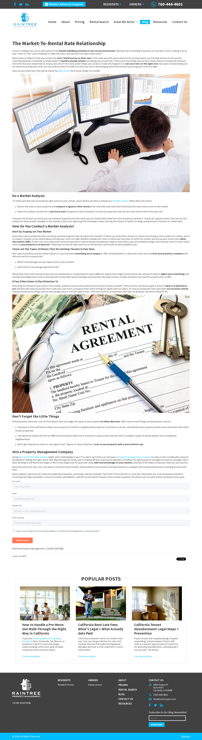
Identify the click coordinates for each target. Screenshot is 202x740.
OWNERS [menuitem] (135, 4)
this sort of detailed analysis (33, 456)
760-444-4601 (170, 4)
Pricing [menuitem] (80, 22)
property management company (134, 456)
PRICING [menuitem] (123, 685)
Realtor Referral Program (65, 4)
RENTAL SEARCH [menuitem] (127, 689)
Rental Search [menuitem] (99, 22)
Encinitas (27, 641)
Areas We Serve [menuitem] (124, 22)
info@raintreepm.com (164, 699)
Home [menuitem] (52, 22)
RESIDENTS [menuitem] (111, 4)
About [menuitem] (65, 22)
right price (63, 70)
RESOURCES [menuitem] (125, 703)
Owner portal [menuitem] (95, 684)
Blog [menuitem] (145, 22)
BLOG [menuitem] (121, 694)
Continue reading (31, 656)
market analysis (121, 200)
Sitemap (185, 736)
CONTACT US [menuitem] (125, 699)
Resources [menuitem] (160, 22)
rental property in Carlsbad (46, 638)
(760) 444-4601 (160, 694)
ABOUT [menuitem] (122, 680)
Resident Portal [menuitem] (66, 684)
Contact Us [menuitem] (179, 22)
